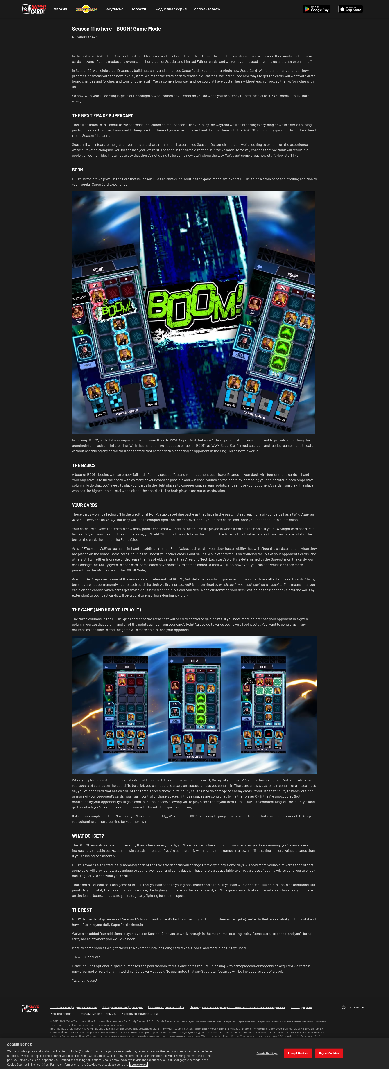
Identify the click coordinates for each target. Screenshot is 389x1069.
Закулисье (113, 9)
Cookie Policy (138, 1064)
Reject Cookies (329, 1053)
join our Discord (288, 130)
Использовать (207, 9)
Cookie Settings (267, 1053)
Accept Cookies (298, 1053)
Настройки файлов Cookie (140, 1013)
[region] (194, 1053)
